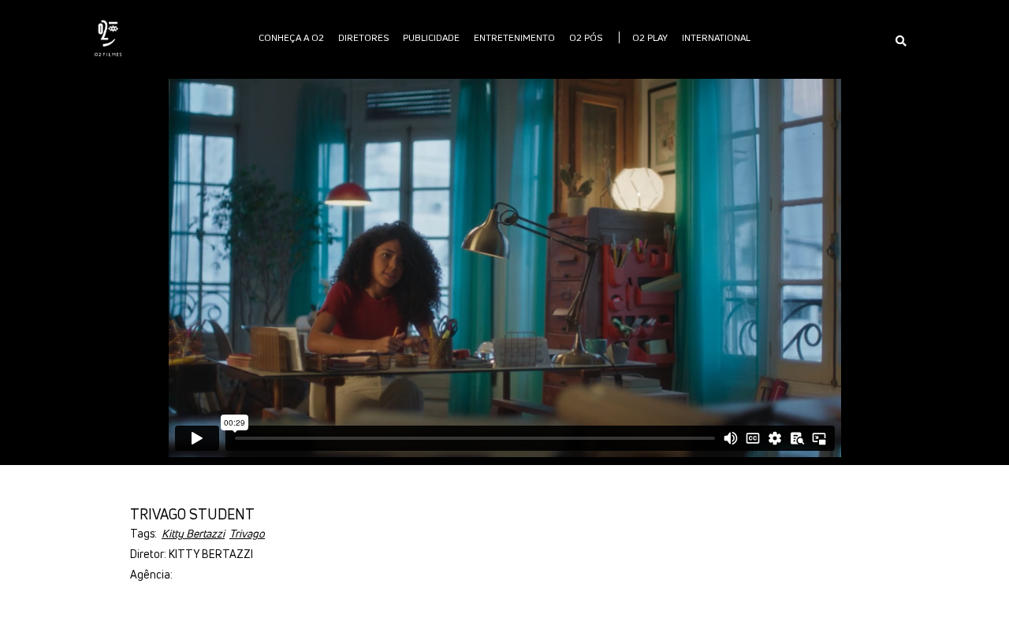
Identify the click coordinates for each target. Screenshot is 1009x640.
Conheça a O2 (291, 37)
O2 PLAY (650, 37)
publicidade (431, 37)
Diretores (363, 37)
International (716, 37)
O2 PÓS (585, 37)
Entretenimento (514, 37)
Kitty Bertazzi (193, 533)
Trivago (247, 533)
